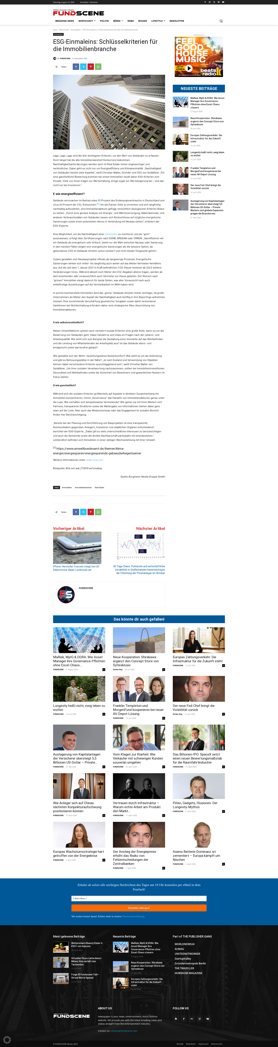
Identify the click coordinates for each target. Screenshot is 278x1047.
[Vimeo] (218, 2)
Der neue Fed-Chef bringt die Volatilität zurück (194, 708)
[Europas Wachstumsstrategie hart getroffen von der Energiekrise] (79, 835)
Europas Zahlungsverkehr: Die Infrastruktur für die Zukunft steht (206, 138)
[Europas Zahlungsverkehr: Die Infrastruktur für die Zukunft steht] (180, 139)
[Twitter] (214, 2)
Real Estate (99, 487)
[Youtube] (223, 2)
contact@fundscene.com (124, 1030)
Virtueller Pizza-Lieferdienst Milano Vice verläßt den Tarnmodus (86, 961)
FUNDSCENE (65, 58)
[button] (221, 21)
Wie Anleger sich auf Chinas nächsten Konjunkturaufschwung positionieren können (77, 807)
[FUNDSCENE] (55, 58)
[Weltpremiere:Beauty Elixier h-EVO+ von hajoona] (61, 947)
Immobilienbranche (83, 487)
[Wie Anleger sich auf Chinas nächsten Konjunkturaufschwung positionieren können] (79, 786)
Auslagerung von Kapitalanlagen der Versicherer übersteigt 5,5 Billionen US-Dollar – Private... (76, 758)
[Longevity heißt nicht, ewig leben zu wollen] (180, 156)
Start (55, 29)
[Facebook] (205, 2)
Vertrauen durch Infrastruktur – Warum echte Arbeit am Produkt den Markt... (137, 807)
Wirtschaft (64, 29)
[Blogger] (176, 1019)
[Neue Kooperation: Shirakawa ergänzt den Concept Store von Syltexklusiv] (180, 122)
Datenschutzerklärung (133, 916)
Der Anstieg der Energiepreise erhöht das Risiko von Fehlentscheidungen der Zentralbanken (134, 858)
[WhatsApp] (98, 66)
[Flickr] (192, 1019)
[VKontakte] (207, 1019)
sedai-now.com (94, 459)
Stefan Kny (117, 669)
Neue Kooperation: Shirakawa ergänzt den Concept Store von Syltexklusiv (207, 121)
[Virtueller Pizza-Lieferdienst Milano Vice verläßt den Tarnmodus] (61, 962)
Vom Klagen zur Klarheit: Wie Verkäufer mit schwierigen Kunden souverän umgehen (138, 758)
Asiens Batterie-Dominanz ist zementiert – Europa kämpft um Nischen (196, 856)
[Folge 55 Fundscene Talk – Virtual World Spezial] (61, 978)
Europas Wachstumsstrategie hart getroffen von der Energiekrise (78, 854)
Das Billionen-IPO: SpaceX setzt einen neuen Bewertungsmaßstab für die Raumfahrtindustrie (197, 758)
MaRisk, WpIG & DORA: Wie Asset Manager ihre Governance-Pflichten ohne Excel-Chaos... (79, 661)
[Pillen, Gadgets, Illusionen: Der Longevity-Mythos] (199, 786)
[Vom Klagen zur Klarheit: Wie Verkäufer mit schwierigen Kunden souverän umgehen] (139, 737)
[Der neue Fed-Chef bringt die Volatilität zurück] (180, 189)
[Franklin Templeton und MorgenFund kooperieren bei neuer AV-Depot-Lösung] (180, 172)
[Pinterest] (91, 66)
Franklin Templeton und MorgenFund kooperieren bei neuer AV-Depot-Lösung (205, 171)
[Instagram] (210, 2)
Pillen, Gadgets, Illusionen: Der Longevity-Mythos (195, 805)
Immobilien (76, 29)
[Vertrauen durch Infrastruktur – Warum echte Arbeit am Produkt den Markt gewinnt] (139, 786)
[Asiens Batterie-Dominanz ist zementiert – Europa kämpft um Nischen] (199, 835)
